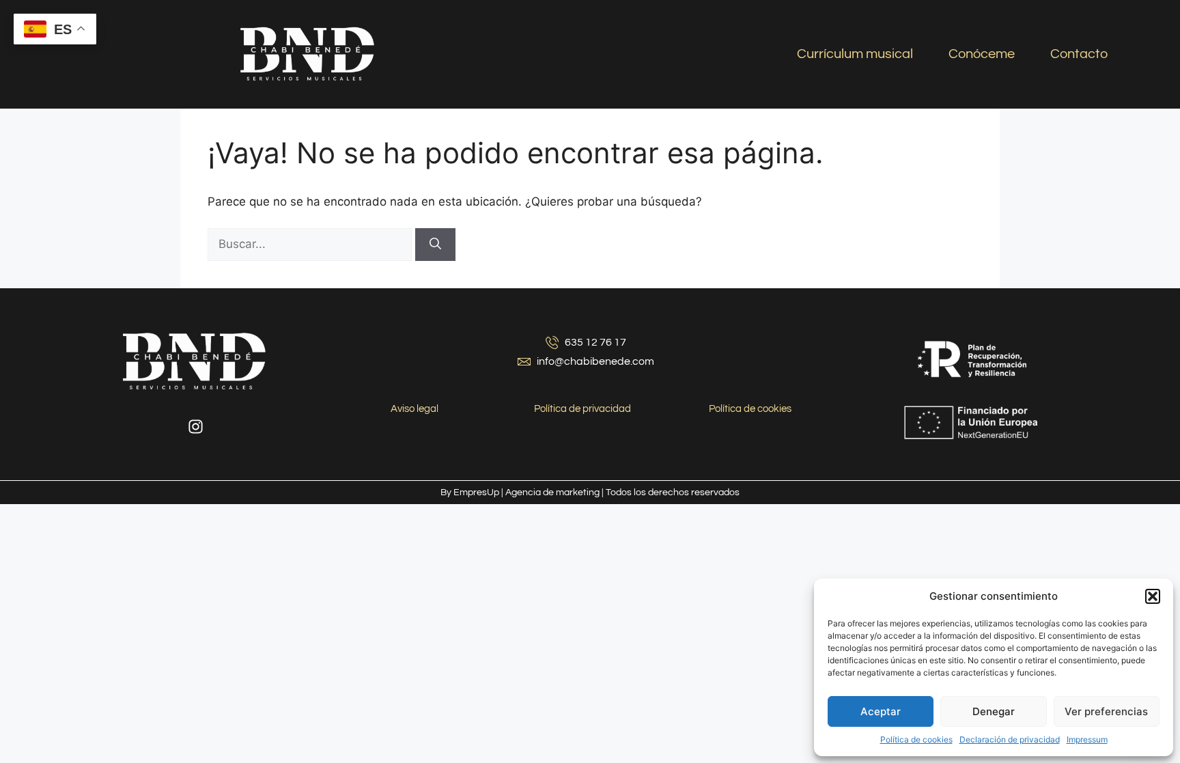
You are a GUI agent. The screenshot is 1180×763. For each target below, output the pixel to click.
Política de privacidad (582, 409)
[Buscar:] (311, 244)
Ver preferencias (1106, 711)
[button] (1153, 596)
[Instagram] (196, 427)
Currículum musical (855, 54)
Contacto (1079, 54)
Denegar (993, 711)
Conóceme (982, 54)
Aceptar (880, 711)
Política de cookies (916, 739)
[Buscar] (435, 244)
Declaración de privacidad (1009, 739)
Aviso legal (414, 409)
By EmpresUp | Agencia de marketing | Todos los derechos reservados (590, 492)
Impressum (1087, 739)
